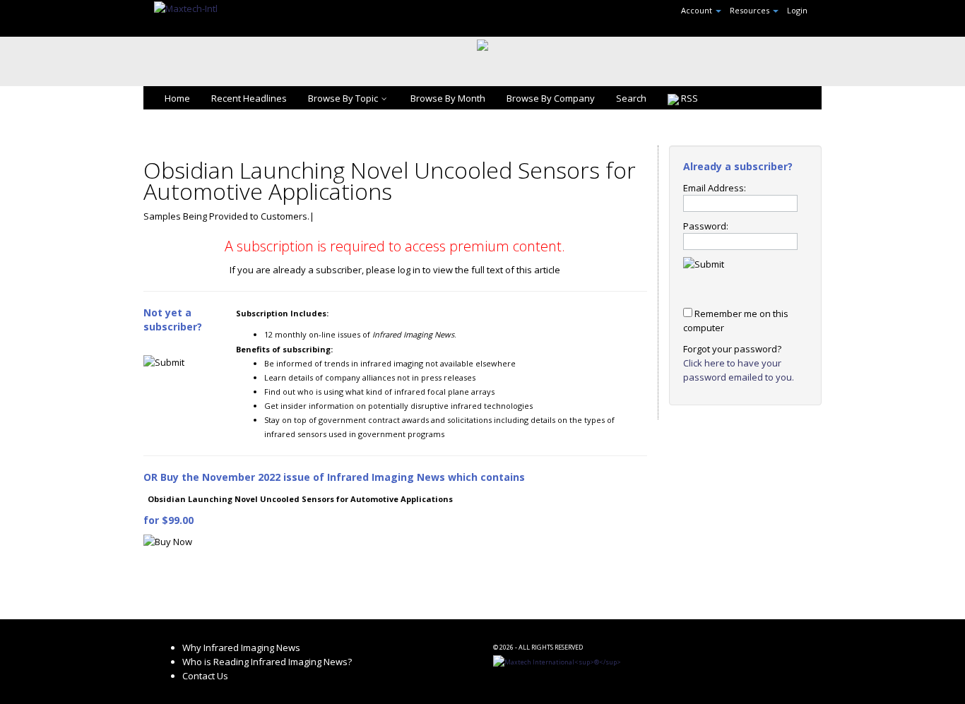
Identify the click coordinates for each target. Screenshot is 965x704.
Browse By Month (447, 98)
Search (631, 98)
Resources (750, 10)
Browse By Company (551, 98)
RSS (688, 98)
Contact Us (205, 675)
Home (177, 98)
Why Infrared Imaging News (241, 647)
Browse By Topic (343, 98)
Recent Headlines (249, 98)
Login (797, 10)
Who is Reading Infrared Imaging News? (267, 661)
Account (697, 10)
